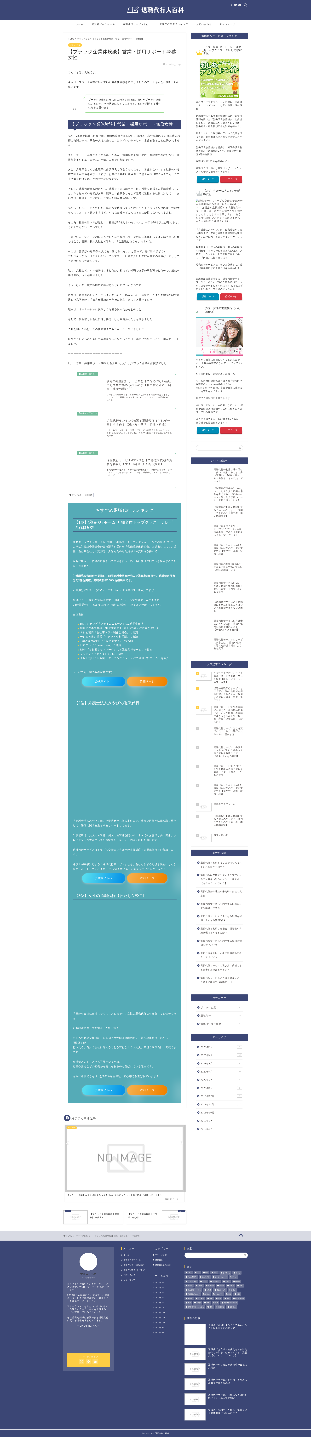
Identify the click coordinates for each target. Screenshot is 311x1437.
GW (198, 1273)
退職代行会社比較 (220, 1023)
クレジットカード (221, 1277)
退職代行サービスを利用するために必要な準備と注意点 (221, 906)
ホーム (79, 24)
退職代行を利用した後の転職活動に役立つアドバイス (221, 955)
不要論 (190, 1286)
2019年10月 (221, 1112)
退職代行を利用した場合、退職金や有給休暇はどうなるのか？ (221, 930)
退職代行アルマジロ (230, 1303)
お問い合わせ (204, 24)
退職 (216, 1303)
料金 (229, 1294)
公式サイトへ (103, 681)
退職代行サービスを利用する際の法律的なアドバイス (221, 943)
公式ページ (231, 179)
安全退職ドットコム (194, 1290)
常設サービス (221, 1290)
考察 (189, 1303)
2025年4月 (221, 1055)
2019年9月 (221, 1120)
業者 (210, 1298)
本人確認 (201, 1298)
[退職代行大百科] (155, 13)
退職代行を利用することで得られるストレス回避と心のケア (221, 864)
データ (234, 1277)
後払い (207, 1294)
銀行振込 (233, 1307)
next (206, 1273)
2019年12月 (220, 1096)
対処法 (209, 1290)
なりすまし (226, 1273)
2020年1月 (220, 1088)
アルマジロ (205, 1277)
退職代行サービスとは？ (137, 24)
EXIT (189, 1273)
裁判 (208, 1303)
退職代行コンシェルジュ (196, 1307)
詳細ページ (147, 681)
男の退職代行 (239, 1298)
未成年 (190, 1298)
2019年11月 (221, 1104)
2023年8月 (220, 1063)
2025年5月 (220, 1047)
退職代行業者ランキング (174, 24)
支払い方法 (219, 1294)
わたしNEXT (192, 1277)
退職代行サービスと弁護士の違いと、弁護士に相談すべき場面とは (221, 980)
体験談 (89, 495)
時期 (238, 1294)
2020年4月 (221, 1071)
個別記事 (211, 1286)
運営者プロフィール (103, 24)
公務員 (232, 1286)
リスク (227, 1281)
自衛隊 (198, 1303)
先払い (221, 1286)
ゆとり (238, 1273)
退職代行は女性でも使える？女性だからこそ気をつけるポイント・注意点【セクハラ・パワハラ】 (221, 879)
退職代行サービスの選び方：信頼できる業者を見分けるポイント (221, 967)
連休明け (221, 1307)
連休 (211, 1307)
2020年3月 (220, 1079)
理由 (228, 1298)
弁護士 (233, 1290)
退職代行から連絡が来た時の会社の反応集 (221, 893)
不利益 (237, 1281)
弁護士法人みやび (194, 1294)
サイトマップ (227, 24)
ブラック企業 (75, 45)
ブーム (204, 1281)
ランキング (216, 1281)
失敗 (241, 1286)
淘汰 (219, 1298)
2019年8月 (220, 1129)
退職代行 (221, 1015)
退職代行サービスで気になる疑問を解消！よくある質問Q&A (221, 918)
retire (215, 1273)
